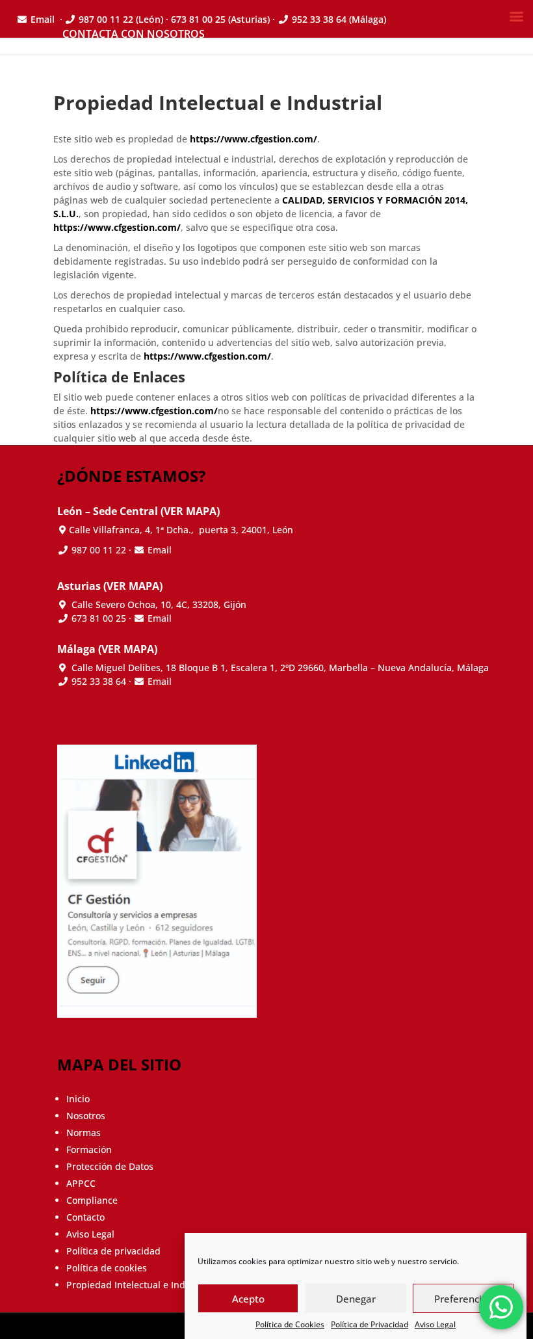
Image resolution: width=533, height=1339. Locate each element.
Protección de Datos (109, 1166)
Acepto (248, 1298)
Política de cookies (106, 1268)
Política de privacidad (113, 1251)
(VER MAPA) (190, 511)
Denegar (356, 1298)
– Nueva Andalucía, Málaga (280, 667)
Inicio (78, 1099)
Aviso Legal (435, 1324)
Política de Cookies (289, 1324)
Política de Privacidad (369, 1324)
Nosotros (85, 1115)
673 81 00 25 (99, 618)
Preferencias (463, 1298)
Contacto (85, 1217)
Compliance (92, 1200)
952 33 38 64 (99, 681)
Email (160, 550)
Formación (89, 1149)
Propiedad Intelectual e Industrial (139, 1285)
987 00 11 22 (97, 550)
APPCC (81, 1183)
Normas (83, 1132)
